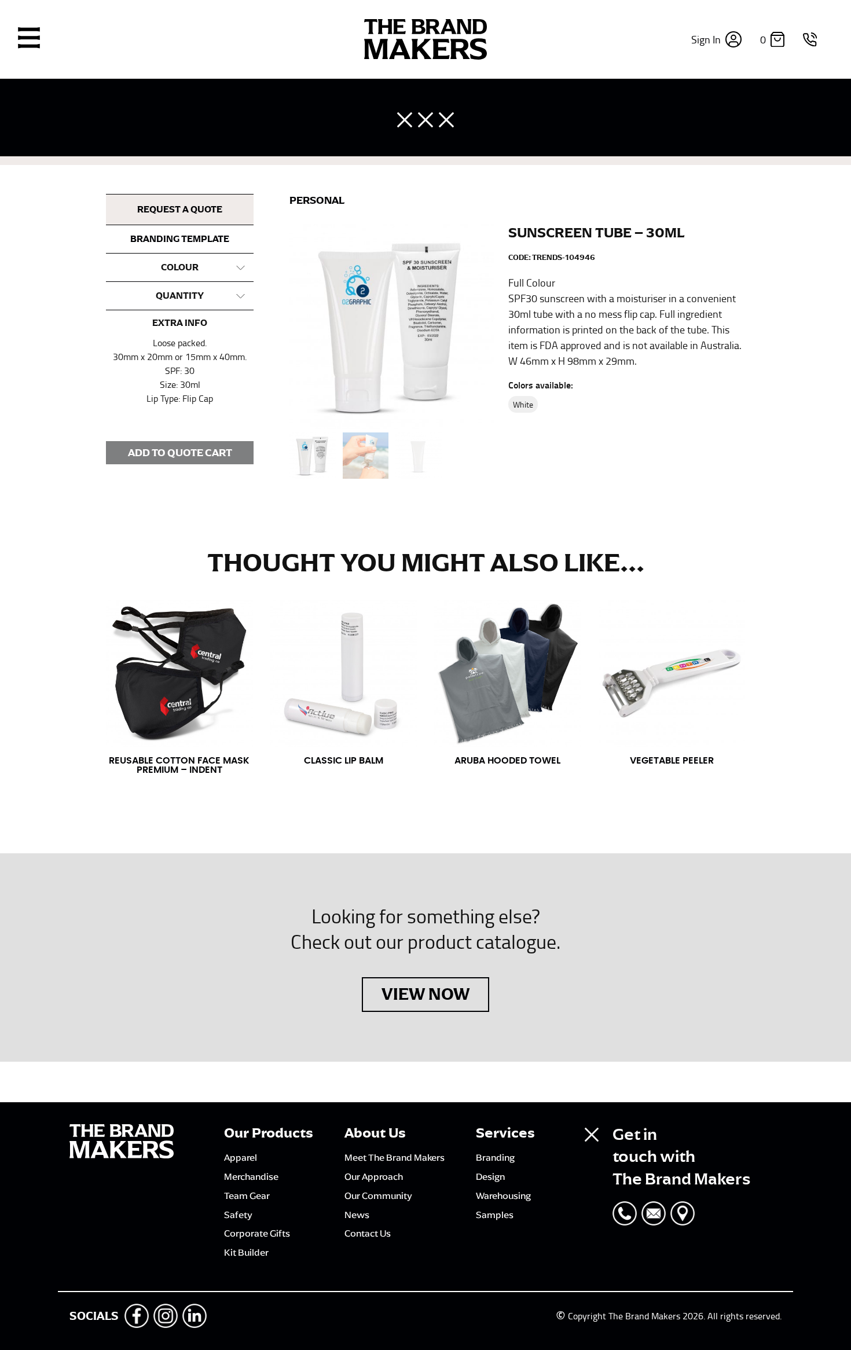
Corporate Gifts (257, 1233)
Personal (316, 200)
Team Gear (247, 1195)
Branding (495, 1157)
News (356, 1214)
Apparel (240, 1157)
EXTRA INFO (179, 323)
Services (505, 1133)
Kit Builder (246, 1252)
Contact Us (367, 1233)
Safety (238, 1214)
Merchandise (251, 1176)
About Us (375, 1133)
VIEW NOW (425, 994)
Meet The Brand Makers (394, 1157)
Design (490, 1176)
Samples (494, 1214)
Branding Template (179, 239)
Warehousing (503, 1195)
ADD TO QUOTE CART (180, 452)
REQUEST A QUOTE (179, 209)
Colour (180, 267)
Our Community (378, 1195)
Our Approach (373, 1176)
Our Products (268, 1133)
